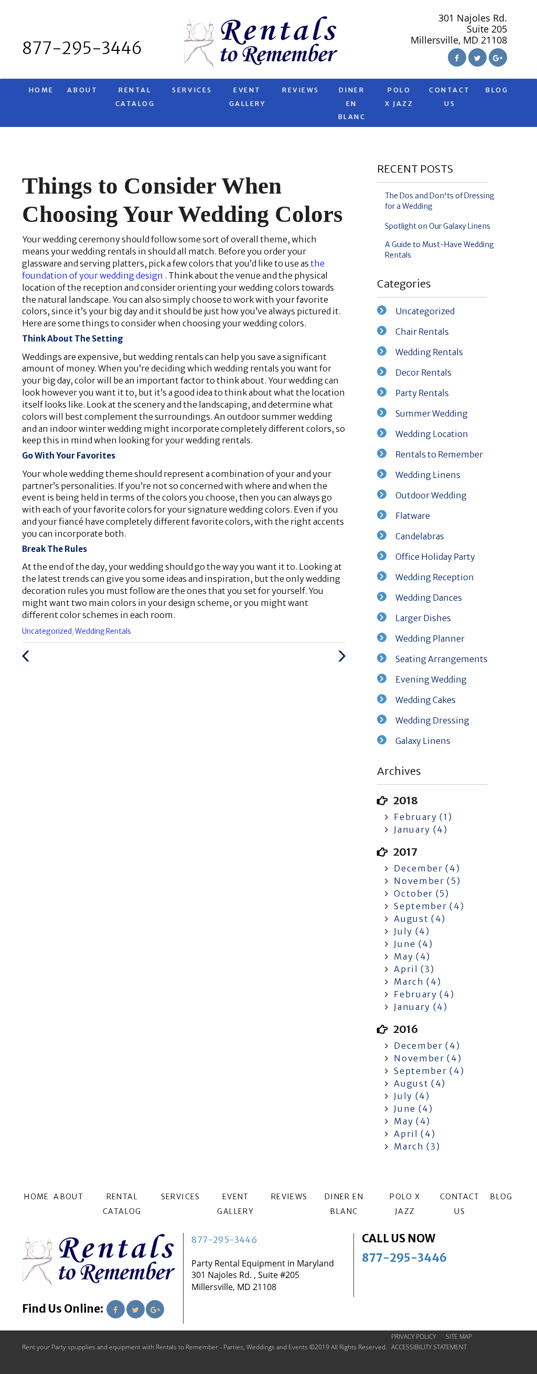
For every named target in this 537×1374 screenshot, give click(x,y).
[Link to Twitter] (477, 57)
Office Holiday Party (435, 556)
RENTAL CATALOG (135, 96)
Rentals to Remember (439, 454)
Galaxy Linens (422, 741)
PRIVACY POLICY (413, 1336)
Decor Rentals (423, 372)
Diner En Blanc (352, 103)
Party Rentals (422, 393)
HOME (41, 90)
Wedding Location (431, 434)
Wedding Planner (430, 638)
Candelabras (419, 536)
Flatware (412, 515)
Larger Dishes (423, 618)
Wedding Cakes (425, 700)
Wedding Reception (434, 577)
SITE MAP (459, 1336)
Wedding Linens (427, 475)
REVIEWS (300, 90)
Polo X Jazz (399, 96)
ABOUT (82, 90)
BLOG (496, 90)
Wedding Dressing (432, 720)
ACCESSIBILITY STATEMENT (429, 1347)
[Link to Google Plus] (498, 57)
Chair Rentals (422, 331)
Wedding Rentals (103, 631)
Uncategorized (47, 631)
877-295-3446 (224, 1239)
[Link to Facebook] (457, 57)
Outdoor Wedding (431, 495)
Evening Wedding (431, 679)
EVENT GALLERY (247, 96)
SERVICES (192, 90)
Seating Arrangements (441, 659)
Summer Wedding (431, 413)
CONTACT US (449, 96)
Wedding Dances (428, 597)
